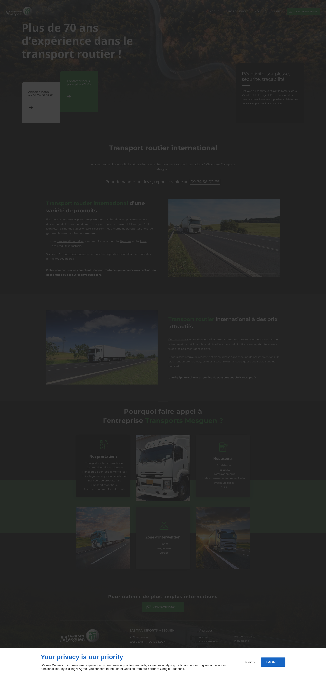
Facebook (177, 669)
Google (165, 669)
